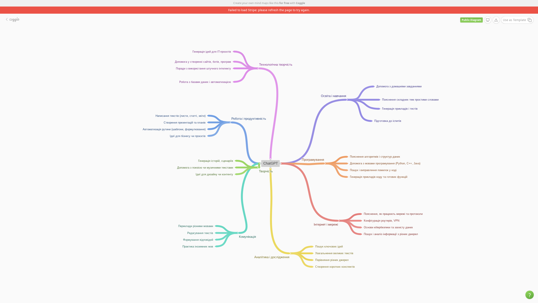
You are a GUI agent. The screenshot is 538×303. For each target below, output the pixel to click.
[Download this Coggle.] (496, 20)
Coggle (300, 3)
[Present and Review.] (487, 20)
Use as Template (514, 20)
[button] (529, 295)
